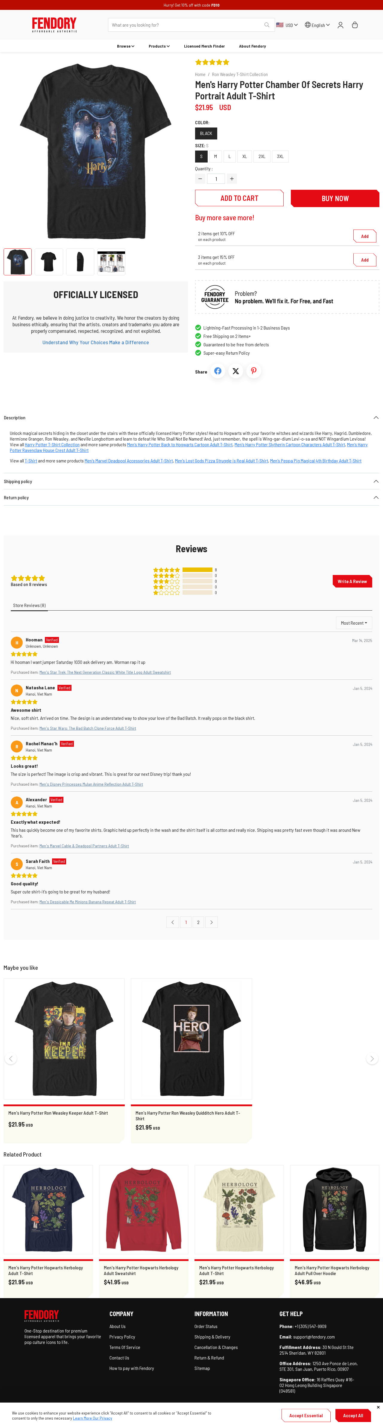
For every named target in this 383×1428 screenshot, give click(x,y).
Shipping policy (18, 481)
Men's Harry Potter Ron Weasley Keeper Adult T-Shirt (58, 1113)
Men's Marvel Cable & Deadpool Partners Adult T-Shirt (84, 845)
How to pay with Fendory (132, 1368)
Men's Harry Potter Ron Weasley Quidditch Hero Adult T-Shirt (188, 1115)
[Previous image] (19, 151)
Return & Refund (209, 1357)
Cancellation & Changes (216, 1347)
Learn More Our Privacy (92, 1418)
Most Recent (352, 623)
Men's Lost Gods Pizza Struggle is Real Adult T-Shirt (221, 460)
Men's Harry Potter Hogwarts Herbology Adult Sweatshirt (141, 1270)
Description (14, 417)
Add (365, 236)
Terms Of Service (125, 1347)
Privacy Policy (122, 1336)
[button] (54, 25)
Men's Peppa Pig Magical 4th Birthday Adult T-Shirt (315, 460)
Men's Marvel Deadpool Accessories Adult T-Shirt (129, 460)
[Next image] (171, 151)
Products (157, 45)
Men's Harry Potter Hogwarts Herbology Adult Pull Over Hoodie (332, 1270)
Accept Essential (306, 1415)
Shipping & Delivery (212, 1336)
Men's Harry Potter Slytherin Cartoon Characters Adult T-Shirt (290, 444)
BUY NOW (335, 198)
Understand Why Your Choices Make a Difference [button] (95, 342)
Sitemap (202, 1368)
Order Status (206, 1326)
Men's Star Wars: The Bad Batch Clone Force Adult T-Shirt (87, 728)
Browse (123, 45)
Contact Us (119, 1357)
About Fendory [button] (252, 45)
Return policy (16, 497)
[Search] (267, 25)
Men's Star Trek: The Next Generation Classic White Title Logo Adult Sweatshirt (105, 672)
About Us (118, 1326)
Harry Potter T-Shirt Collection (52, 444)
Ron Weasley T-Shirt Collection (240, 74)
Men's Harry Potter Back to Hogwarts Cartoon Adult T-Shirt (179, 444)
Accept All (353, 1415)
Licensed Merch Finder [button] (204, 45)
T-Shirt (31, 460)
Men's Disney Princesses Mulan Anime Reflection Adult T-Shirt (91, 784)
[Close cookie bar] (378, 1407)
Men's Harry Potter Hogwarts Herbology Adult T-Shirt (45, 1270)
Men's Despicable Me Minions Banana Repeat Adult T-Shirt (87, 901)
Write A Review (352, 581)
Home (200, 74)
